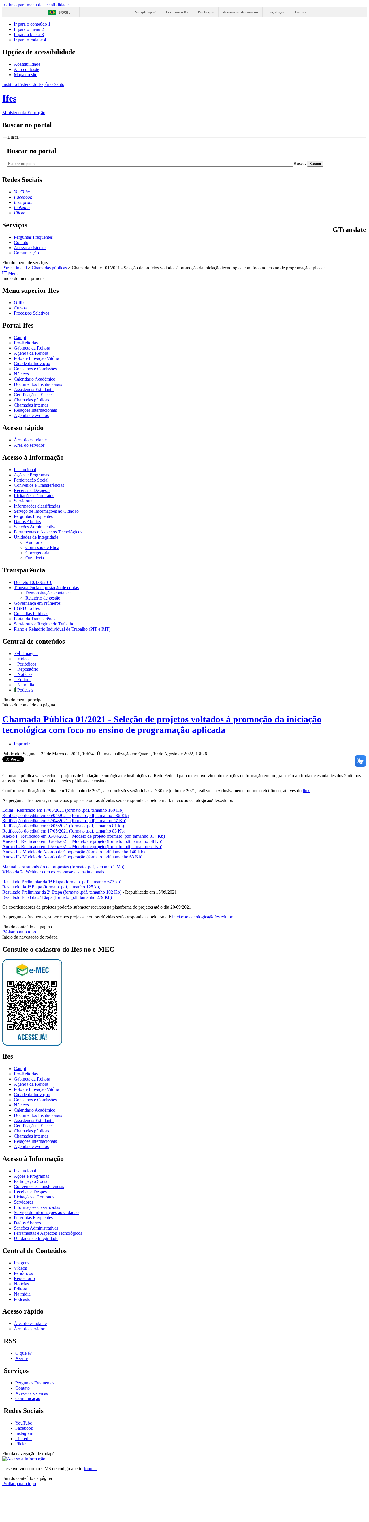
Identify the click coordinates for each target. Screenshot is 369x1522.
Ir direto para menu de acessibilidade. (36, 4)
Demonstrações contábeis (48, 592)
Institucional (25, 469)
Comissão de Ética (42, 547)
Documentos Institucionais (38, 384)
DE (357, 241)
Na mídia (25, 684)
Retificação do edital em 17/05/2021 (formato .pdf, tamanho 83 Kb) (63, 830)
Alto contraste (26, 69)
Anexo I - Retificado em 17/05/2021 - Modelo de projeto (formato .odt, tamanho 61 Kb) (82, 846)
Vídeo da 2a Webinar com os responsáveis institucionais (53, 871)
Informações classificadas (37, 505)
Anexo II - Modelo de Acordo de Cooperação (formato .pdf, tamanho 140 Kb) (73, 851)
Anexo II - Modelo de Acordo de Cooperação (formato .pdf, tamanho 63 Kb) (72, 856)
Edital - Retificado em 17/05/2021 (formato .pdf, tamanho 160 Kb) (62, 810)
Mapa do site (25, 74)
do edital (31, 815)
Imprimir (22, 743)
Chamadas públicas (49, 267)
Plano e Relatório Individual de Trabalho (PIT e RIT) (62, 629)
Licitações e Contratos (34, 495)
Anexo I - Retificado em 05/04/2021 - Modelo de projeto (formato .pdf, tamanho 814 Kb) (83, 836)
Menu (13, 273)
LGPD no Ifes (27, 608)
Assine (21, 1358)
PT (335, 241)
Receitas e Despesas (32, 490)
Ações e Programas (31, 474)
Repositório (27, 669)
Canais (300, 12)
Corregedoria (37, 552)
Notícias (24, 674)
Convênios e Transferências (39, 485)
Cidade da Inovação (32, 363)
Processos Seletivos (31, 313)
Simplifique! (145, 12)
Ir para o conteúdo (32, 24)
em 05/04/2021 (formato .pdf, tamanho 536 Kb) (84, 815)
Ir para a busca (29, 34)
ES (364, 241)
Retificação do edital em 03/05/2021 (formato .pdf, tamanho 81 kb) (63, 825)
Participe (206, 12)
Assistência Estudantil (34, 389)
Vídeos (23, 658)
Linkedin (23, 1438)
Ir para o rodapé (30, 39)
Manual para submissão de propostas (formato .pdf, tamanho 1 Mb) (63, 866)
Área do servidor (29, 445)
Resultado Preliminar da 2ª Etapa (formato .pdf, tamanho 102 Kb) (61, 892)
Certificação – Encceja (34, 394)
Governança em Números (37, 603)
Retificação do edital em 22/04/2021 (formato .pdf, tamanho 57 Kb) (64, 820)
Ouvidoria (34, 557)
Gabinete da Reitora (32, 347)
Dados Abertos (27, 521)
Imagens (30, 653)
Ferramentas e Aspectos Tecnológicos (48, 531)
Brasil (64, 12)
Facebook (24, 1428)
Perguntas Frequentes (33, 237)
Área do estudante (30, 439)
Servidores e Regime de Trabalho (44, 623)
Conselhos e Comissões (35, 368)
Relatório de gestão (42, 597)
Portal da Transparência (35, 618)
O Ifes (19, 302)
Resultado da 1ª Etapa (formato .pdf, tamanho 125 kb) (51, 886)
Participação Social (31, 480)
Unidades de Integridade (36, 537)
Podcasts (24, 689)
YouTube (23, 1422)
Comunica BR (177, 12)
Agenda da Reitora (31, 353)
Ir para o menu (29, 29)
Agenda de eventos (31, 415)
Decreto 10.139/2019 (33, 582)
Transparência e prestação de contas (46, 587)
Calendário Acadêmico (34, 379)
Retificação (13, 815)
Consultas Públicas (31, 613)
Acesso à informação (240, 12)
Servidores (23, 500)
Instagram (24, 1433)
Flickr (20, 1443)
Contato (21, 242)
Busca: (300, 163)
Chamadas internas (31, 405)
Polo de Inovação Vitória (36, 358)
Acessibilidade (27, 64)
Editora (23, 679)
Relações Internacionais (35, 410)
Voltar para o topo (19, 931)
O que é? (23, 1353)
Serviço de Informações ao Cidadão (46, 511)
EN (342, 241)
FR (350, 241)
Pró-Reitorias (26, 342)
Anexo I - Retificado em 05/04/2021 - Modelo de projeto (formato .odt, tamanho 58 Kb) (82, 841)
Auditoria (34, 542)
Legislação (276, 12)
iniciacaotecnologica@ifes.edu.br (202, 916)
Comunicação (26, 252)
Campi (20, 337)
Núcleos (21, 373)
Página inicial (14, 267)
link (306, 790)
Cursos (20, 307)
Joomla (90, 1468)
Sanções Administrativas (36, 526)
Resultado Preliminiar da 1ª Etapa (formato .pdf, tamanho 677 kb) (61, 881)
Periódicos (26, 664)
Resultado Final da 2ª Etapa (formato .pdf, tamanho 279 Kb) (57, 897)
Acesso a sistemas (30, 247)
